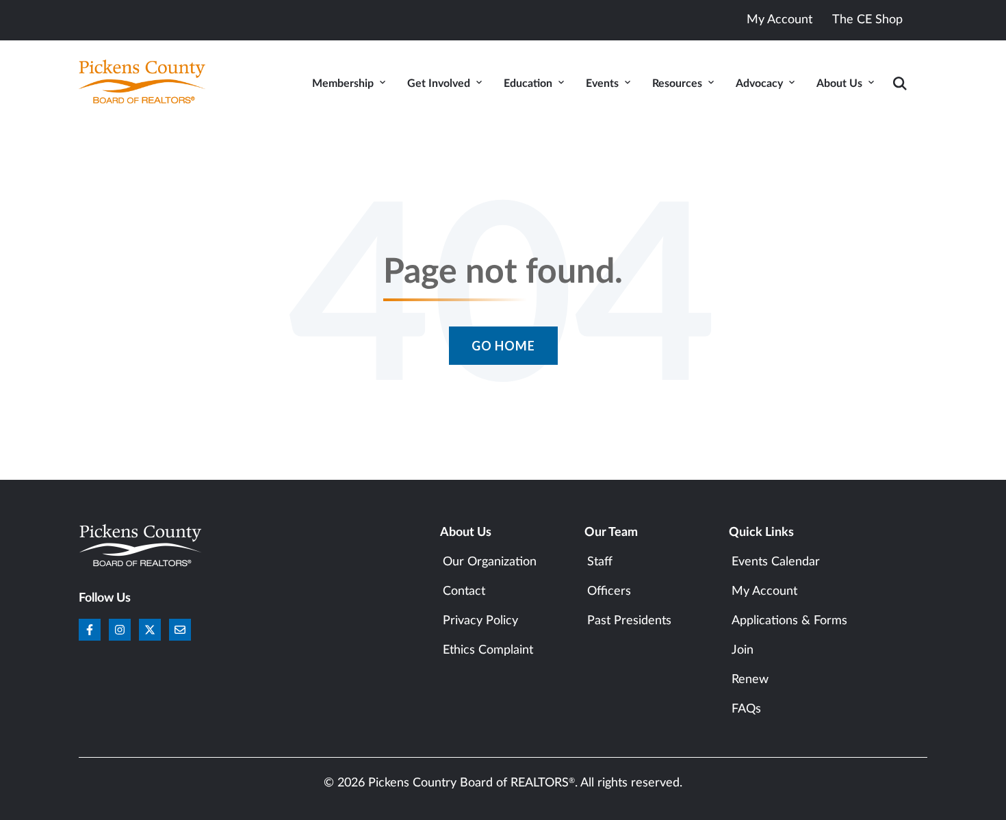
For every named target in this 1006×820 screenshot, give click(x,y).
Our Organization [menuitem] (490, 562)
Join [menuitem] (742, 650)
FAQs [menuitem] (746, 709)
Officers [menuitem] (609, 591)
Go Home (503, 345)
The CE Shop (867, 20)
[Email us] (180, 630)
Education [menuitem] (528, 83)
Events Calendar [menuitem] (776, 562)
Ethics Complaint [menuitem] (488, 650)
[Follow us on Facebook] (90, 630)
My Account (779, 20)
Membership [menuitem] (343, 83)
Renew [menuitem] (750, 680)
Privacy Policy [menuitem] (480, 621)
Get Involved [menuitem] (438, 83)
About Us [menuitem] (839, 83)
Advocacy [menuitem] (759, 83)
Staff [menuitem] (599, 562)
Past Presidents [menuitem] (629, 621)
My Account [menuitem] (764, 591)
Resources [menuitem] (677, 83)
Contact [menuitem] (464, 591)
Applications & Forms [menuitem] (789, 621)
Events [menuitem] (602, 83)
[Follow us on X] (150, 630)
